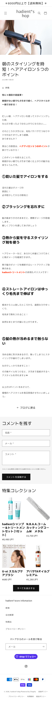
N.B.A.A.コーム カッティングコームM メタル (37, 527)
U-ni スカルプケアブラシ (12, 573)
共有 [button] (7, 87)
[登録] (43, 646)
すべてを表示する (26, 588)
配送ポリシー (41, 696)
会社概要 (10, 614)
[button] (5, 13)
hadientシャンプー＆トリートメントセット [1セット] (13, 529)
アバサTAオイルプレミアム (38, 573)
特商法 (9, 621)
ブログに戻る (27, 407)
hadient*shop (15, 691)
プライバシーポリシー (16, 628)
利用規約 (30, 696)
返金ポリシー (43, 691)
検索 (8, 607)
